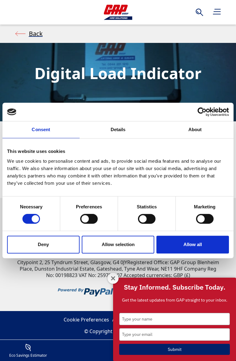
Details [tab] (118, 129)
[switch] (89, 219)
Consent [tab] (41, 129)
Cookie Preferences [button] (86, 319)
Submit (175, 349)
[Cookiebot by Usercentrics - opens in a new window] (202, 111)
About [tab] (195, 129)
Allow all (192, 244)
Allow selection (118, 244)
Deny (43, 244)
